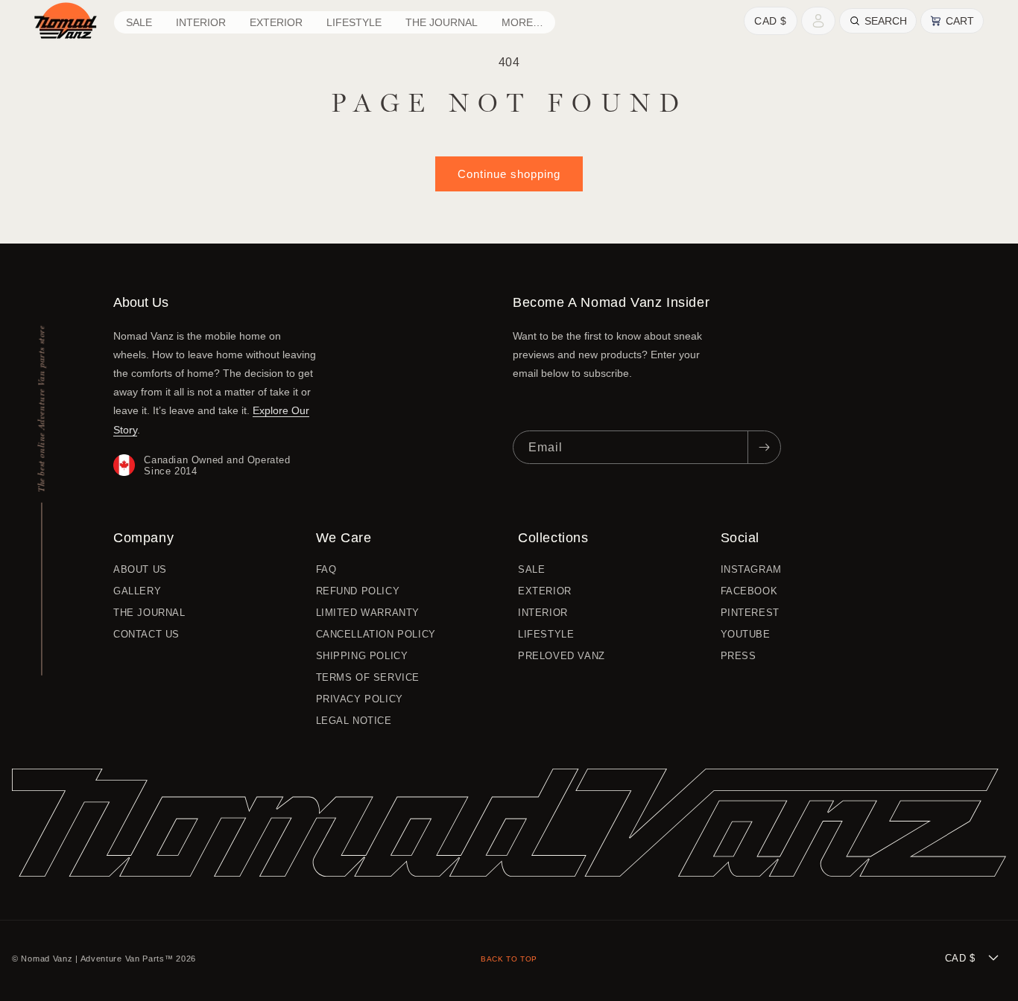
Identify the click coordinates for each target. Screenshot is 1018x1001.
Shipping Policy (362, 655)
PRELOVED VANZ (561, 655)
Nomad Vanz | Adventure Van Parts (92, 958)
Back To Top (509, 959)
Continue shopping (509, 174)
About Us (140, 570)
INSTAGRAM (751, 570)
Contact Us (146, 634)
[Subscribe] (763, 447)
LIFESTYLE (546, 634)
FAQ (326, 570)
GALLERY (137, 591)
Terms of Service (368, 677)
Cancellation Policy (376, 634)
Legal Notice (354, 720)
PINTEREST (750, 612)
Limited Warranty (368, 612)
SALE (531, 570)
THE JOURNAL (149, 612)
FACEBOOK (749, 591)
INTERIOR (543, 612)
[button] (201, 22)
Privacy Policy (359, 699)
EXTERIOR (545, 591)
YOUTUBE (746, 634)
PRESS (738, 655)
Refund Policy (358, 591)
